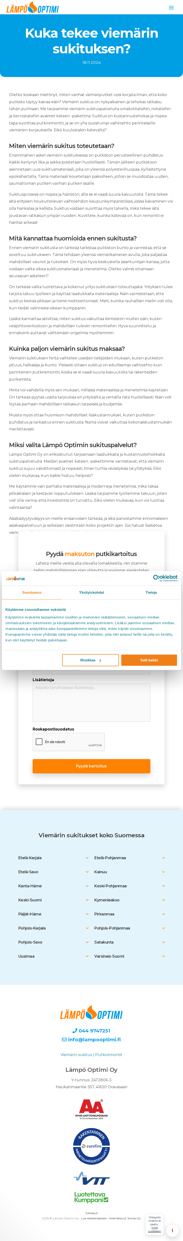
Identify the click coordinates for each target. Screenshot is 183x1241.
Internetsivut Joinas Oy (125, 1218)
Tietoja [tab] (151, 592)
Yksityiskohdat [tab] (91, 592)
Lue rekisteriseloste (94, 1218)
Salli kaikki (149, 660)
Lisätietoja (43, 680)
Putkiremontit (108, 1054)
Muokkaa (87, 660)
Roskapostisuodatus (53, 729)
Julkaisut (91, 1213)
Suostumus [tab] (31, 592)
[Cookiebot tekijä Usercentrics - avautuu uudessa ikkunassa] (157, 578)
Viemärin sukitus (76, 1054)
